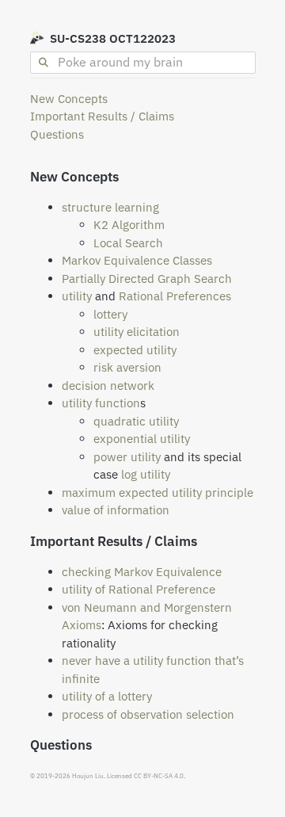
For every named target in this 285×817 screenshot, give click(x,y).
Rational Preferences (175, 296)
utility (77, 296)
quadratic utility (136, 421)
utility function (101, 402)
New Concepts (69, 98)
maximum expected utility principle (157, 492)
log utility (145, 474)
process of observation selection (148, 714)
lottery (110, 314)
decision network (108, 385)
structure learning (110, 207)
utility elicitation (136, 331)
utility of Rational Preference (138, 589)
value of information (115, 509)
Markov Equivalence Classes (137, 260)
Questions (57, 134)
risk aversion (127, 367)
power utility (127, 456)
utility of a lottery (107, 696)
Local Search (128, 242)
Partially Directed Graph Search (147, 278)
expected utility (135, 349)
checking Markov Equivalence (142, 571)
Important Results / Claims (102, 116)
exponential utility (141, 438)
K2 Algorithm (129, 224)
